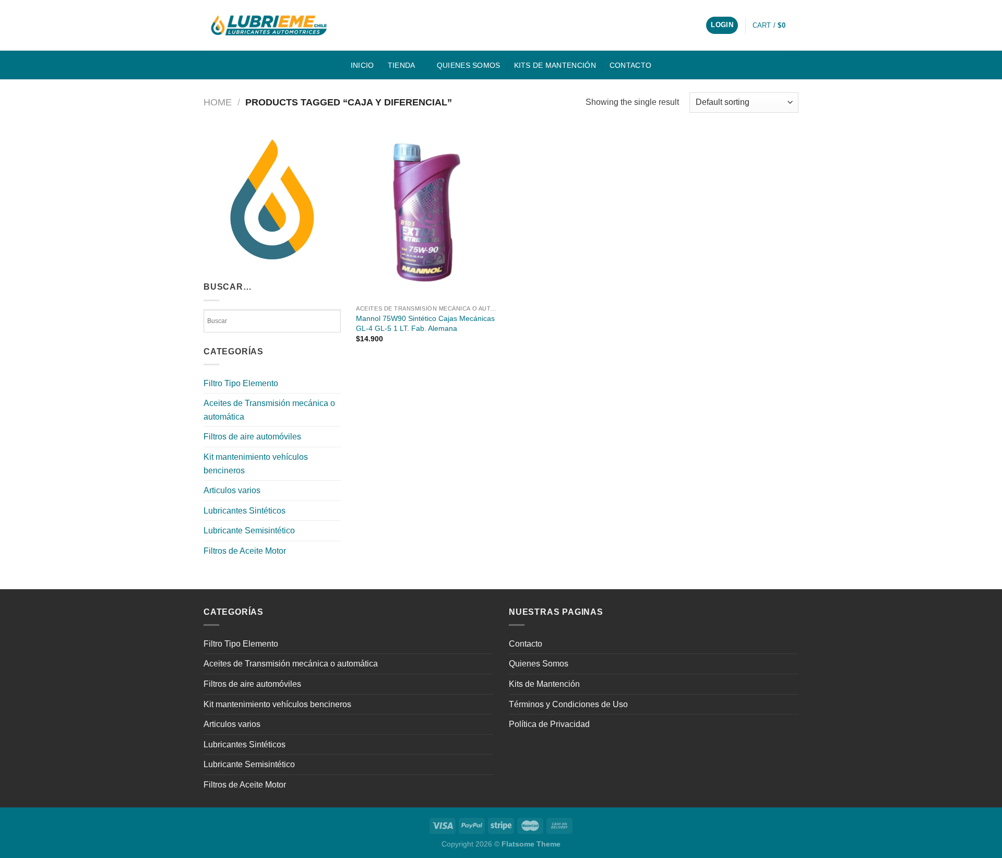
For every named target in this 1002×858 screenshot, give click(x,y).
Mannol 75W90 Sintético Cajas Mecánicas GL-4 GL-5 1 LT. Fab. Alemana (425, 323)
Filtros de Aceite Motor (245, 550)
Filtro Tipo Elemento (241, 383)
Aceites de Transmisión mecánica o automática (269, 410)
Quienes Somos (468, 65)
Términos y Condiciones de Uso (568, 704)
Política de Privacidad (549, 724)
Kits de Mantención (555, 65)
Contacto (630, 65)
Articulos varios (232, 490)
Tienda (401, 65)
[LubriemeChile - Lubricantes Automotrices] (270, 25)
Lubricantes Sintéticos (244, 510)
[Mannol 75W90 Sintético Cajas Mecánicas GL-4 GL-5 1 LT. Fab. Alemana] (426, 215)
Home (218, 102)
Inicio (362, 65)
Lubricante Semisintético (249, 530)
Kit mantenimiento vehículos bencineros (256, 463)
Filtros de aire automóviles (252, 436)
